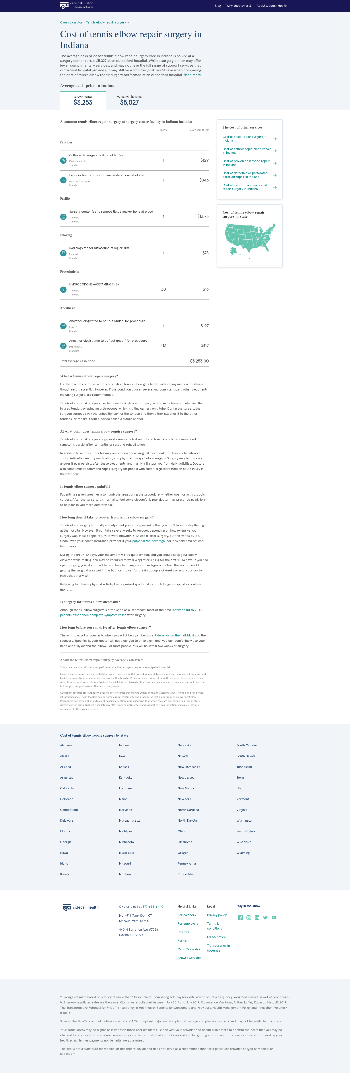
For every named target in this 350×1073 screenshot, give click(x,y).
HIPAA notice (216, 937)
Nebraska (184, 745)
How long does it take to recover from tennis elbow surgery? (107, 517)
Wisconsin (244, 842)
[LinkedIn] (257, 919)
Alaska (64, 756)
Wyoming (243, 853)
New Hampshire (189, 767)
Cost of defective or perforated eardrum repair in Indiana (245, 175)
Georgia (65, 842)
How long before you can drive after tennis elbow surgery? (105, 627)
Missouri (125, 863)
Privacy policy (217, 915)
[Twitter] (265, 919)
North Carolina (188, 810)
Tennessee (244, 767)
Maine (123, 799)
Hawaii (64, 853)
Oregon (183, 853)
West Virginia (246, 831)
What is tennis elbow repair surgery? (89, 376)
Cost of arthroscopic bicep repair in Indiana (247, 151)
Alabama (66, 745)
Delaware (66, 820)
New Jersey (186, 777)
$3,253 (83, 100)
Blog (218, 5)
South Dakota (246, 756)
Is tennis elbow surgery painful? (85, 486)
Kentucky (125, 777)
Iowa (122, 756)
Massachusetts (129, 820)
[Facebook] (240, 919)
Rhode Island (187, 874)
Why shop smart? (238, 5)
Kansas (124, 767)
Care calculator (71, 22)
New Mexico (186, 788)
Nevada (183, 756)
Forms (182, 940)
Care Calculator (189, 949)
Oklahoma (185, 842)
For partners (187, 915)
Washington (245, 820)
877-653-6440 (153, 906)
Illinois (64, 874)
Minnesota (126, 842)
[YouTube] (274, 919)
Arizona (65, 767)
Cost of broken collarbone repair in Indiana (246, 163)
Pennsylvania (187, 863)
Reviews (183, 932)
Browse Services (189, 958)
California (67, 788)
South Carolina (247, 745)
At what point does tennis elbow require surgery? (98, 431)
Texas (240, 777)
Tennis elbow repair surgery (106, 22)
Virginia (242, 810)
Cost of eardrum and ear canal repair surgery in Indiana (245, 187)
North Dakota (187, 820)
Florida (65, 831)
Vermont (243, 799)
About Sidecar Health (272, 5)
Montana (125, 874)
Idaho (64, 863)
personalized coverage (148, 541)
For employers (188, 923)
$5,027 (129, 100)
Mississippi (126, 853)
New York (184, 799)
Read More (192, 75)
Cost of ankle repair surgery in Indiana (244, 138)
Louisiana (126, 788)
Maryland (125, 810)
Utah (240, 788)
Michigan (125, 831)
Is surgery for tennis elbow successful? (90, 601)
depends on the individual (175, 635)
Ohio (181, 831)
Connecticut (69, 810)
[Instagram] (248, 919)
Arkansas (66, 777)
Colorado (66, 799)
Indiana (124, 745)
